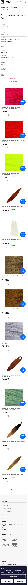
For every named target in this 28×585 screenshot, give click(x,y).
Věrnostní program (6, 508)
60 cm (5, 62)
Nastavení (13, 576)
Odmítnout (7, 581)
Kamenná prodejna (6, 505)
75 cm (5, 64)
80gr (5, 70)
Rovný (6, 52)
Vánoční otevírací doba (10, 528)
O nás (3, 504)
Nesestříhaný (8, 57)
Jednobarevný (8, 75)
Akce (5, 24)
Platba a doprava (6, 507)
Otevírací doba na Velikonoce (13, 524)
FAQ (3, 514)
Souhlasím (20, 581)
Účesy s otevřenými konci (11, 39)
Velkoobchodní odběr (7, 510)
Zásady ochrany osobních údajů (10, 513)
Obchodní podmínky (7, 511)
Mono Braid (7, 47)
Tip (5, 28)
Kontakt (4, 516)
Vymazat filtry (13, 78)
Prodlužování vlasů (9, 41)
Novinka (6, 26)
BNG (5, 34)
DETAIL (5, 251)
